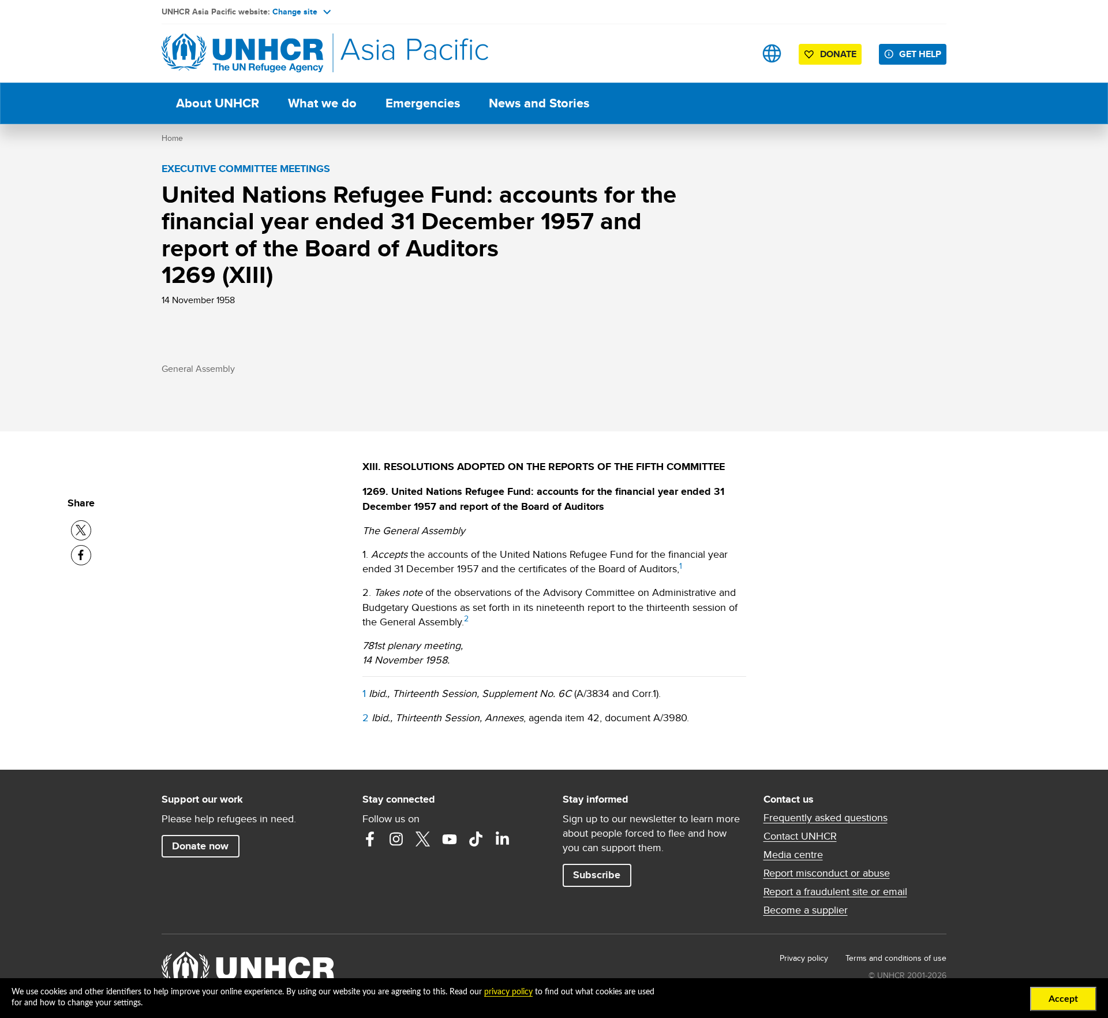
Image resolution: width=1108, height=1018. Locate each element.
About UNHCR (217, 103)
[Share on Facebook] (81, 555)
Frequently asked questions (825, 817)
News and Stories (539, 103)
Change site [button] (294, 11)
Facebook (369, 839)
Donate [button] (838, 54)
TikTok (476, 839)
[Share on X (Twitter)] (81, 530)
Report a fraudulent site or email (835, 891)
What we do (322, 103)
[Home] (242, 53)
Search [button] (735, 53)
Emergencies (422, 103)
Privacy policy (804, 958)
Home (172, 138)
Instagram (396, 839)
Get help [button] (920, 54)
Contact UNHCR (800, 836)
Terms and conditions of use (895, 958)
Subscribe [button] (596, 874)
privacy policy (508, 992)
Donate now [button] (200, 845)
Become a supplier (805, 910)
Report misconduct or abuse (826, 873)
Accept (1063, 999)
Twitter (423, 839)
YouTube (449, 839)
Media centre (793, 854)
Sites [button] (771, 53)
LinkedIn (502, 839)
